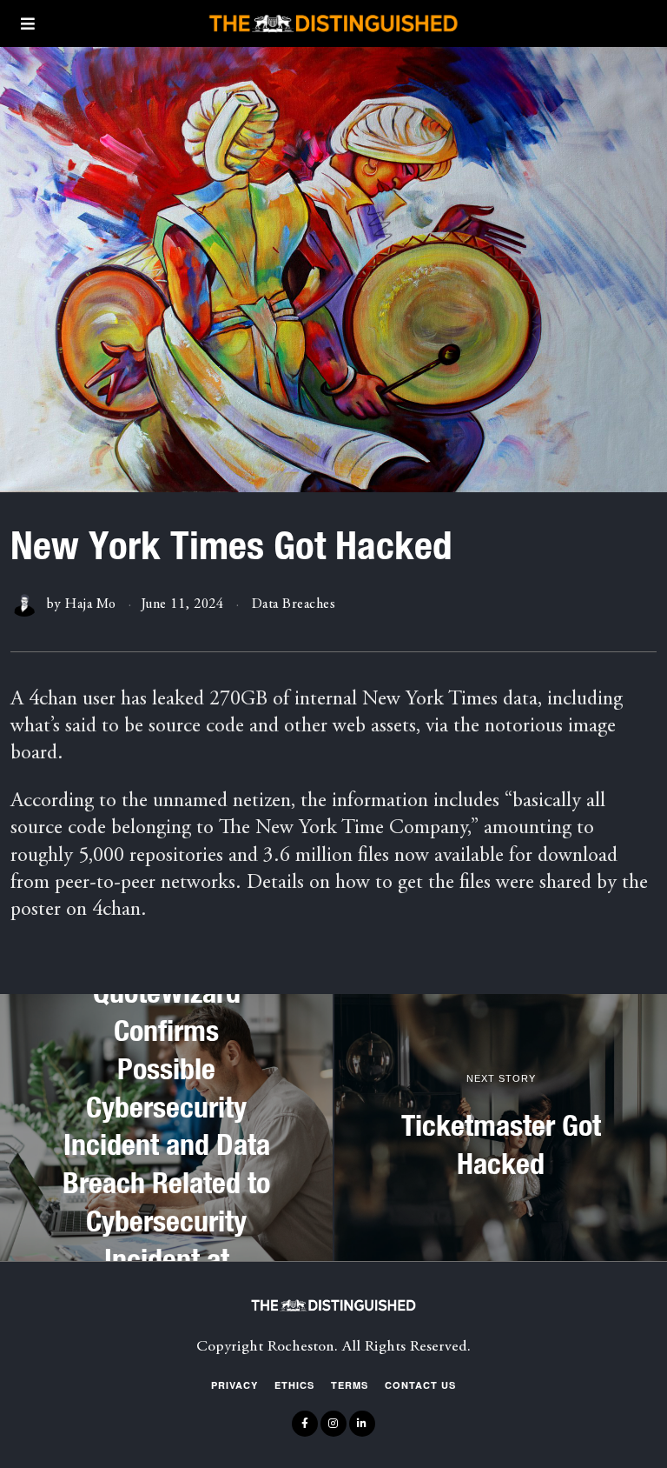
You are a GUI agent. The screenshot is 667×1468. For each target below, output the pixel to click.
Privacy (234, 1384)
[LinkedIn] (362, 1424)
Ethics (294, 1384)
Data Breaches (294, 604)
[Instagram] (333, 1424)
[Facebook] (305, 1424)
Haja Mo (90, 604)
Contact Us (420, 1384)
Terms (349, 1384)
